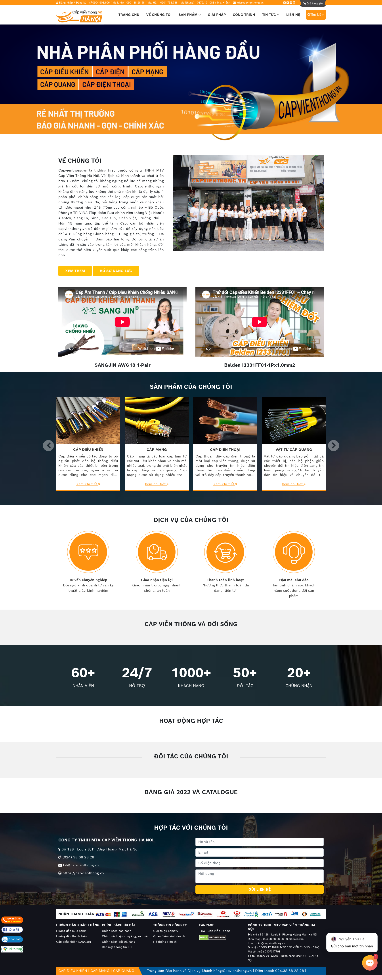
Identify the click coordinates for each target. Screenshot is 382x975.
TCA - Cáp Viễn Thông (214, 931)
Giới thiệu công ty (165, 931)
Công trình (244, 15)
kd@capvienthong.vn (250, 2)
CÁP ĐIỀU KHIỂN (72, 970)
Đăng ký (81, 2)
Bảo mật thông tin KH (117, 947)
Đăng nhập (66, 2)
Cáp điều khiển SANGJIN (73, 942)
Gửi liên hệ (259, 889)
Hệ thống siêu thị (165, 942)
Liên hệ (293, 15)
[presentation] (48, 445)
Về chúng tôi (159, 15)
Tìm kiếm (317, 15)
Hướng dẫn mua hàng (71, 931)
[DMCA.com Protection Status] (219, 937)
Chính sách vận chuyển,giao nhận (125, 936)
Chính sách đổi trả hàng (118, 942)
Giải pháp (217, 15)
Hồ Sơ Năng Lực (116, 270)
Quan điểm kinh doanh (169, 936)
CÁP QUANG (123, 970)
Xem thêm (75, 270)
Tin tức (269, 15)
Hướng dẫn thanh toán (71, 936)
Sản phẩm (189, 15)
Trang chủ (128, 15)
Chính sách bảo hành (116, 931)
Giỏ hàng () (314, 3)
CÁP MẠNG (100, 970)
